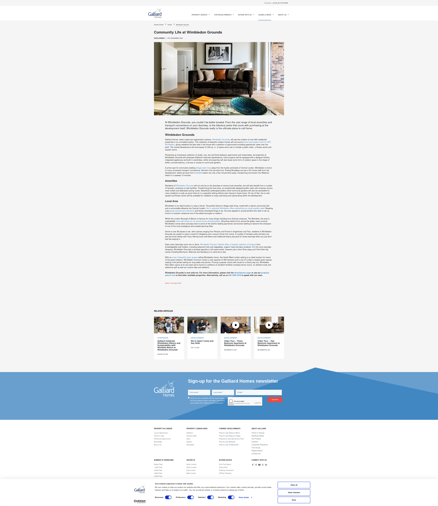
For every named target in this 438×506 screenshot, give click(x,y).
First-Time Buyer (225, 464)
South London (191, 467)
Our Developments (222, 15)
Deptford (189, 433)
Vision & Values (258, 433)
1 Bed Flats (158, 467)
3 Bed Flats (158, 473)
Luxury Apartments (161, 433)
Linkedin (266, 464)
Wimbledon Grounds (182, 25)
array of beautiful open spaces (184, 257)
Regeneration (257, 450)
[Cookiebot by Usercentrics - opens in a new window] (140, 501)
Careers (255, 441)
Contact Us (256, 453)
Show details (244, 497)
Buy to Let (157, 445)
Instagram (256, 464)
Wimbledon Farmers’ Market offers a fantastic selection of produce (228, 244)
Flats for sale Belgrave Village (229, 436)
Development (159, 38)
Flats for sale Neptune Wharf (229, 433)
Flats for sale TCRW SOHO (229, 445)
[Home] (155, 13)
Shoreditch (190, 445)
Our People (256, 438)
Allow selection (294, 492)
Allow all (294, 485)
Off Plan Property (225, 473)
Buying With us (245, 15)
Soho (188, 439)
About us (282, 15)
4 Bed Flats (158, 476)
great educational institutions (182, 210)
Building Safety (258, 436)
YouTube (259, 464)
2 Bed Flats (158, 470)
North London (191, 464)
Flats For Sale (159, 436)
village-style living (203, 167)
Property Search (199, 15)
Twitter (262, 464)
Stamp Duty (223, 467)
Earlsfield (198, 172)
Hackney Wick (191, 436)
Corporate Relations (260, 444)
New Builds (158, 442)
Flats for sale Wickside (227, 442)
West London (191, 473)
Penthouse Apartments (162, 439)
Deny (294, 500)
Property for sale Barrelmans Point (231, 439)
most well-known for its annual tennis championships (198, 221)
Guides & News (264, 15)
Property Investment (226, 470)
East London (191, 470)
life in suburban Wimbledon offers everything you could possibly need (235, 208)
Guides (170, 25)
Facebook (253, 464)
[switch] (190, 497)
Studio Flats (158, 464)
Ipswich (189, 442)
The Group (256, 447)
